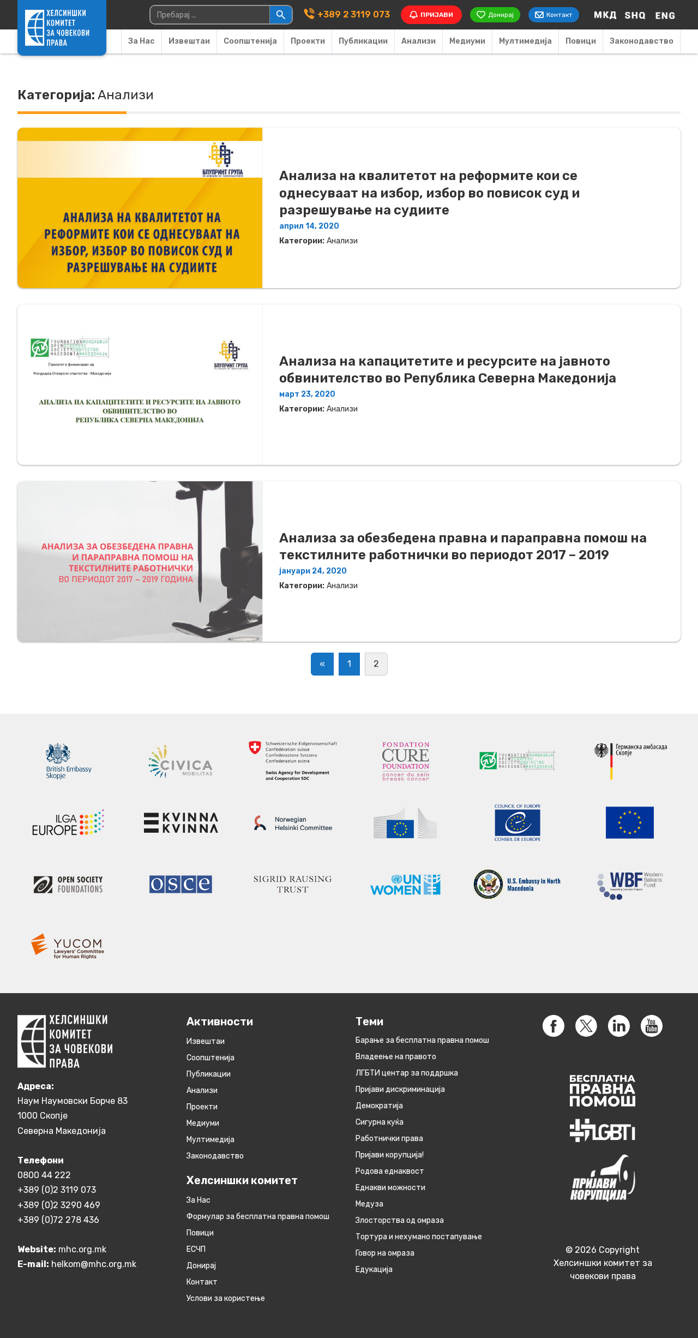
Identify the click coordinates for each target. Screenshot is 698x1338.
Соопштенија (250, 41)
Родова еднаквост (390, 1171)
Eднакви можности (390, 1187)
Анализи (418, 41)
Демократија (379, 1105)
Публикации (363, 41)
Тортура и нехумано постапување (419, 1236)
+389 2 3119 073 (353, 14)
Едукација (374, 1269)
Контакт (202, 1282)
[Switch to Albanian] (635, 14)
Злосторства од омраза (400, 1220)
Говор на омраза (385, 1253)
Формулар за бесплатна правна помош (257, 1216)
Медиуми (467, 41)
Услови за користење (225, 1298)
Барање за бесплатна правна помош (422, 1040)
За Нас (141, 41)
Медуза (369, 1204)
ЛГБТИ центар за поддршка (407, 1073)
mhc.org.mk (82, 1249)
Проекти (308, 41)
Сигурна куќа (380, 1122)
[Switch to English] (665, 14)
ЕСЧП (196, 1249)
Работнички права (389, 1138)
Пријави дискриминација (400, 1089)
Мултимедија (525, 41)
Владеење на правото (396, 1056)
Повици (580, 41)
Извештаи (189, 41)
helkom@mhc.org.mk (93, 1264)
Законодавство (641, 41)
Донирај (201, 1265)
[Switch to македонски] (605, 14)
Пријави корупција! (390, 1155)
